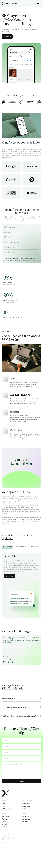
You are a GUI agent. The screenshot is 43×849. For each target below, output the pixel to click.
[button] (38, 3)
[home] (9, 3)
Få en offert (7, 36)
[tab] (20, 228)
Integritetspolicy (7, 843)
